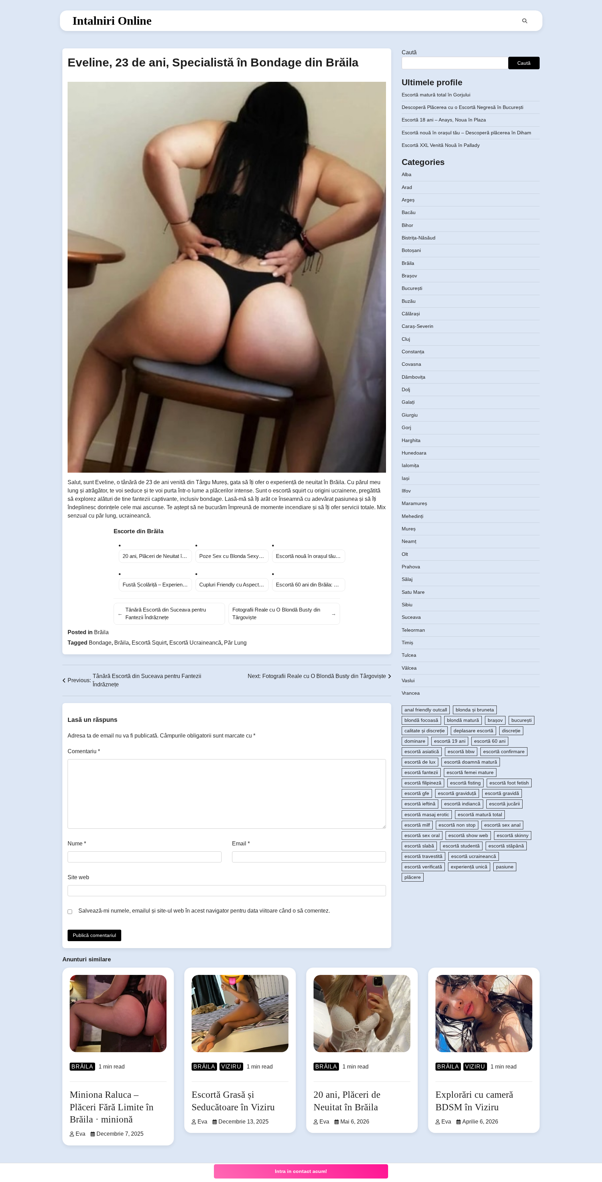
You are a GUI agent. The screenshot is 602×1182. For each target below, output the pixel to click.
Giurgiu (410, 415)
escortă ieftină (419, 804)
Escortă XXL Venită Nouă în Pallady (441, 145)
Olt (405, 554)
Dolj (406, 390)
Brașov (409, 275)
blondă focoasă (421, 720)
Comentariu (84, 751)
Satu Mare (413, 592)
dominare (414, 741)
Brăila (101, 632)
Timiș (407, 642)
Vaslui (408, 680)
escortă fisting (465, 783)
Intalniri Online (112, 20)
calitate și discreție (424, 730)
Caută (409, 52)
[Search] (524, 21)
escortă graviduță (457, 793)
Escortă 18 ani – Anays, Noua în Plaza (444, 120)
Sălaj (407, 579)
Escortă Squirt (149, 643)
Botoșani (411, 250)
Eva (80, 1134)
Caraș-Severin (417, 326)
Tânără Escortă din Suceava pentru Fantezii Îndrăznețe (161, 614)
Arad (407, 187)
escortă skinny (512, 835)
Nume (77, 843)
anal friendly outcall (425, 709)
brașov (495, 720)
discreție (511, 730)
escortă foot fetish (509, 783)
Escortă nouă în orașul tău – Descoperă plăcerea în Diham (466, 132)
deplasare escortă (473, 730)
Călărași (411, 313)
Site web (78, 877)
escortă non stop (457, 825)
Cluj (406, 339)
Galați (408, 402)
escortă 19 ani (449, 741)
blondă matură (463, 720)
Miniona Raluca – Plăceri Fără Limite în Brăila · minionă (112, 1106)
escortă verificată (423, 866)
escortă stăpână (506, 846)
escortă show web (468, 835)
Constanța (413, 352)
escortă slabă (419, 846)
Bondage (100, 643)
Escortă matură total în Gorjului (436, 94)
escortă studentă (461, 846)
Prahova (411, 566)
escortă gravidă (502, 793)
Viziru (231, 1067)
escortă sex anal (502, 825)
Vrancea (411, 693)
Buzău (409, 301)
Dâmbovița (413, 377)
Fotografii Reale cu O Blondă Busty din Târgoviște (284, 614)
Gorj (406, 428)
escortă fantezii (421, 772)
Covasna (411, 364)
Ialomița (410, 465)
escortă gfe (416, 793)
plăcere (412, 877)
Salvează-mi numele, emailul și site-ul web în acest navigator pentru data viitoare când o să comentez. (204, 911)
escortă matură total (480, 814)
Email (241, 843)
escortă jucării (504, 804)
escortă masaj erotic (426, 814)
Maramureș (414, 503)
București (412, 288)
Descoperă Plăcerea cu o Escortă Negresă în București (462, 107)
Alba (406, 175)
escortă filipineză (422, 783)
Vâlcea (409, 668)
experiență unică (469, 866)
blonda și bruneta (475, 709)
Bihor (407, 225)
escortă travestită (423, 856)
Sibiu (407, 604)
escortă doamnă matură (470, 762)
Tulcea (409, 655)
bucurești (521, 720)
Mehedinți (412, 516)
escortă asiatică (421, 751)
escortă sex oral (422, 835)
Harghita (411, 440)
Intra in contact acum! (301, 1171)
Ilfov (406, 491)
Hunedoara (414, 453)
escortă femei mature (470, 772)
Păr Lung (235, 643)
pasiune (505, 866)
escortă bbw (461, 751)
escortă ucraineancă (473, 856)
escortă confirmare (504, 751)
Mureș (409, 528)
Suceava (411, 617)
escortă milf (417, 825)
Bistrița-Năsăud (418, 238)
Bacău (409, 212)
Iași (405, 478)
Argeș (408, 200)
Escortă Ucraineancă (195, 643)
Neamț (409, 541)
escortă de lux (419, 762)
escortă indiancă (462, 804)
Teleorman (413, 630)
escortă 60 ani (489, 741)
